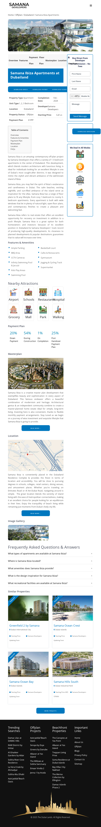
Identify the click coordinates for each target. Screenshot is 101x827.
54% (27, 332)
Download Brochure (22, 89)
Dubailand (29, 15)
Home (11, 15)
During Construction (30, 339)
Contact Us (80, 759)
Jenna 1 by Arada (38, 772)
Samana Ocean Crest (67, 625)
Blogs (77, 750)
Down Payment (14, 339)
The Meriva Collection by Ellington (58, 777)
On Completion (43, 339)
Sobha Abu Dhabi (16, 774)
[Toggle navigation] (91, 5)
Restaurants (46, 299)
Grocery (14, 317)
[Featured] (28, 608)
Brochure (72, 63)
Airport (14, 299)
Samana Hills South (66, 681)
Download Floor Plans (62, 89)
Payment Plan (16, 140)
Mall (28, 317)
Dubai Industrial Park (64, 686)
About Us (79, 742)
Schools (28, 299)
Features (23, 60)
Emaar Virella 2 (37, 768)
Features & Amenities (20, 138)
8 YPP (31, 120)
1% (40, 332)
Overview (13, 60)
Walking (58, 317)
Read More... (36, 428)
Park (43, 317)
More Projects (50, 711)
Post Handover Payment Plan (56, 342)
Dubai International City (21, 629)
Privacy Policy (81, 755)
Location (62, 60)
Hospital (59, 299)
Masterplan (51, 60)
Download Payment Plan (43, 89)
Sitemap (78, 763)
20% (13, 332)
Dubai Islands (61, 629)
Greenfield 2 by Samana (24, 625)
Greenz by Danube (38, 749)
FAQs (13, 149)
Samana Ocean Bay (21, 681)
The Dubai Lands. (45, 817)
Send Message (80, 116)
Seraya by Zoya (37, 745)
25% (55, 332)
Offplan (18, 15)
